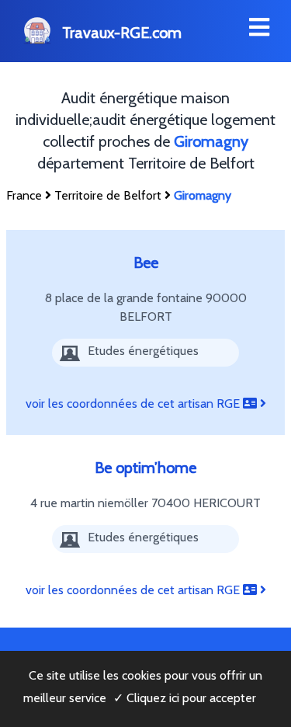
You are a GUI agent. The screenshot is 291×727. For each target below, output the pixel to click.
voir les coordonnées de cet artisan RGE (134, 403)
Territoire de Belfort (107, 195)
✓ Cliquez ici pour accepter (184, 697)
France (24, 195)
